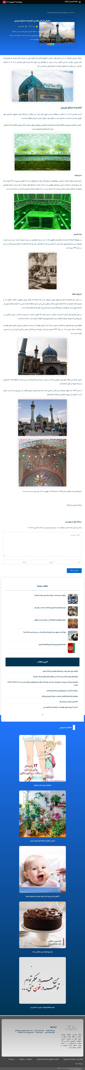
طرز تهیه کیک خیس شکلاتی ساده (42, 952)
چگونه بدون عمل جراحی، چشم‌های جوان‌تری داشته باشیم (60, 671)
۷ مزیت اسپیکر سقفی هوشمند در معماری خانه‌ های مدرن (60, 707)
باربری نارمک (39, 1032)
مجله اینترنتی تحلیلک (71, 1)
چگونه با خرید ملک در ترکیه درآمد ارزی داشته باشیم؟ (50, 595)
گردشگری (69, 12)
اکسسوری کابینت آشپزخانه (26, 1032)
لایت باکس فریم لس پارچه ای (24, 1030)
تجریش (50, 114)
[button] (80, 2)
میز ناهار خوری (50, 1030)
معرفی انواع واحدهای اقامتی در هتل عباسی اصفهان (50, 620)
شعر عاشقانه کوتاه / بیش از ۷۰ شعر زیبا (42, 1007)
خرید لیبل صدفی (39, 1030)
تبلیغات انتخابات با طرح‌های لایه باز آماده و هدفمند (62, 691)
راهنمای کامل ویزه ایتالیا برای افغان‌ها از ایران (52, 644)
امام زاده (68, 114)
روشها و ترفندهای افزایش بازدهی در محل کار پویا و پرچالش (60, 696)
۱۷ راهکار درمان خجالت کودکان (42, 785)
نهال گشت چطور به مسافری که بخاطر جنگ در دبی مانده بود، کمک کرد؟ (44, 632)
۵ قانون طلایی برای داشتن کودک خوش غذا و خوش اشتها (42, 896)
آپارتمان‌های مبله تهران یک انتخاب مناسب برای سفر (50, 608)
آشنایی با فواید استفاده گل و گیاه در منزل (42, 841)
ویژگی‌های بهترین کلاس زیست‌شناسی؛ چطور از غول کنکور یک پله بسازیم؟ (55, 677)
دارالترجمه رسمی (50, 1032)
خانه (73, 12)
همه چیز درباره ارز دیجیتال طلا (69, 702)
